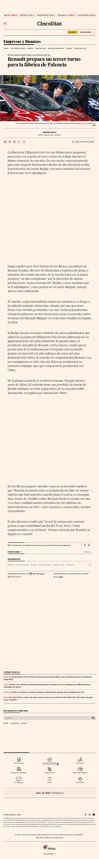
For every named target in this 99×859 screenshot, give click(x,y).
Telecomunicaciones (18, 48)
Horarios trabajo (45, 565)
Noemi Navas (49, 132)
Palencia (11, 565)
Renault (34, 565)
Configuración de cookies (49, 834)
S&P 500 (23, 15)
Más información (14, 577)
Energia (30, 48)
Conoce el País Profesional (49, 793)
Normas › (88, 552)
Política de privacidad (66, 834)
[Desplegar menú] (5, 23)
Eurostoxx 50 (62, 15)
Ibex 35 (6, 15)
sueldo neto (80, 763)
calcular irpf (18, 763)
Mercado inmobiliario (56, 48)
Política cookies (35, 834)
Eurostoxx (15, 723)
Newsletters (48, 837)
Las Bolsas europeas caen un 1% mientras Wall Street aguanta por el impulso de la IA (47, 692)
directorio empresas (80, 773)
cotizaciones (18, 782)
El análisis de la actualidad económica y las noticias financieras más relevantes (41, 545)
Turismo (69, 48)
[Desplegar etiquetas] (90, 564)
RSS (41, 837)
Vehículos (70, 565)
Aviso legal (25, 834)
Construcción (40, 48)
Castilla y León (58, 565)
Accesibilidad (78, 834)
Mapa (38, 837)
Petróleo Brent (42, 15)
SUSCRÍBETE (72, 32)
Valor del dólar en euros (86, 15)
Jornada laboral (22, 565)
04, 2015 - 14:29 (52, 135)
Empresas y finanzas (22, 42)
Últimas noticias (80, 48)
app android (80, 782)
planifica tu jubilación (19, 773)
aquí (61, 577)
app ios (49, 782)
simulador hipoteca (49, 763)
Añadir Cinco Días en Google (84, 142)
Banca (6, 48)
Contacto (18, 834)
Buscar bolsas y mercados (15, 711)
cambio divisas (49, 773)
